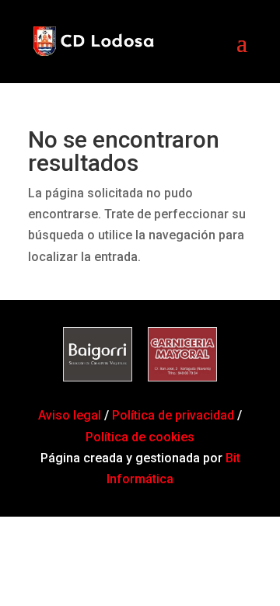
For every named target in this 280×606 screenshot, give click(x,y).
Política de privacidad (173, 415)
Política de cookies (140, 437)
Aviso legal (71, 415)
